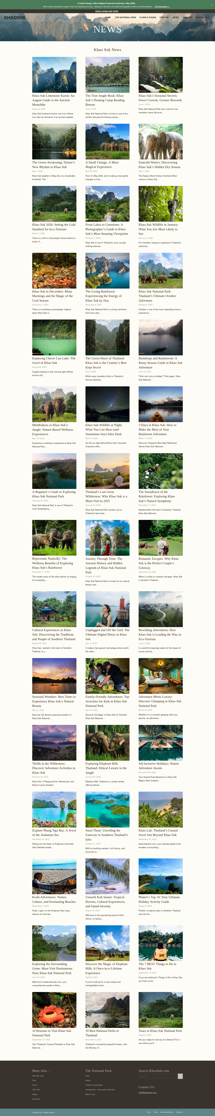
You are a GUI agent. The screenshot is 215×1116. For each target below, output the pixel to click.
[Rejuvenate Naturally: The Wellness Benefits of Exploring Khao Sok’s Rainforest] (54, 538)
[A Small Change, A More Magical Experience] (107, 141)
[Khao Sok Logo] (16, 18)
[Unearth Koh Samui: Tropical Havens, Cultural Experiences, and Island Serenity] (107, 876)
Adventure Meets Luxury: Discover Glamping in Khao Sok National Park (160, 701)
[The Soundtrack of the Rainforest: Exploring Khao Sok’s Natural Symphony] (161, 471)
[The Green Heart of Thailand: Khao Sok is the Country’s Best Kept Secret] (107, 337)
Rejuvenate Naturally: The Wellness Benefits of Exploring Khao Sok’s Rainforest (52, 563)
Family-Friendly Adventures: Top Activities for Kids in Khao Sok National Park (107, 701)
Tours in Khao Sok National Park (160, 1031)
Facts (87, 1076)
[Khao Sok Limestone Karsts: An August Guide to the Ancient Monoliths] (54, 75)
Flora (34, 1080)
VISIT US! (36, 1089)
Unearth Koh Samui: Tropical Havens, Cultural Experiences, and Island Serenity (105, 901)
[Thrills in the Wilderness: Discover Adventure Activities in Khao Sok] (54, 743)
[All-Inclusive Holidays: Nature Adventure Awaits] (161, 743)
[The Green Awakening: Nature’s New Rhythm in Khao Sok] (54, 141)
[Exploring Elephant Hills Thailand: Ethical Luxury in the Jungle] (107, 743)
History (88, 1080)
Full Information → (162, 6)
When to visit (90, 1094)
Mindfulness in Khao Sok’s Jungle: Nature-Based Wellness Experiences (52, 429)
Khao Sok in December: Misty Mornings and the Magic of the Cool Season (52, 296)
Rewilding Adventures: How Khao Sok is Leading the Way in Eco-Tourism (160, 634)
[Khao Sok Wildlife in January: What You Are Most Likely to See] (161, 204)
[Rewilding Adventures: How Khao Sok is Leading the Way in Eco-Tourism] (161, 609)
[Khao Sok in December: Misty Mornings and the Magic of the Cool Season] (54, 271)
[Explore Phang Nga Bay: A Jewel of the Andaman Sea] (54, 809)
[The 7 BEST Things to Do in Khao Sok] (161, 943)
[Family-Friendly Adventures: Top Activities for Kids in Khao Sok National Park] (107, 676)
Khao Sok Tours (38, 1076)
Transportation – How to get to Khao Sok (100, 1089)
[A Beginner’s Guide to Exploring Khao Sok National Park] (54, 471)
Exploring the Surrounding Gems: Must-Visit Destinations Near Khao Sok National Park (52, 968)
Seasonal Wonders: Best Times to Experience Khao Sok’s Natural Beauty (54, 701)
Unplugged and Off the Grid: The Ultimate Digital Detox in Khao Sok (107, 634)
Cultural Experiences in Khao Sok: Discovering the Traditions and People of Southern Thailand (53, 634)
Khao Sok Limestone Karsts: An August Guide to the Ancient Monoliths (53, 100)
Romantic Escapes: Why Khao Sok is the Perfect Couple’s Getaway (159, 563)
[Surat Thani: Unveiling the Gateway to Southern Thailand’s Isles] (107, 809)
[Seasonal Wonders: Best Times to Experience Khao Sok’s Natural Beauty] (54, 676)
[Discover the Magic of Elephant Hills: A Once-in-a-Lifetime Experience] (107, 943)
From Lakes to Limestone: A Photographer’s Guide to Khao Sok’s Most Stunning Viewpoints (106, 229)
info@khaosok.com (148, 1092)
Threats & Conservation (94, 1085)
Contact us (36, 1099)
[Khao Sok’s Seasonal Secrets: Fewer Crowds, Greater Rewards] (161, 75)
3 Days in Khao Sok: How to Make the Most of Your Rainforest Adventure (157, 429)
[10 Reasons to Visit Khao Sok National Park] (54, 1010)
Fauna (34, 1085)
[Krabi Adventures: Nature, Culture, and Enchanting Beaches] (54, 876)
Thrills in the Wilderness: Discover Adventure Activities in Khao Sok (53, 768)
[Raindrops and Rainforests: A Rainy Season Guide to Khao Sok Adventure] (161, 337)
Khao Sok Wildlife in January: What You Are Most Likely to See (158, 229)
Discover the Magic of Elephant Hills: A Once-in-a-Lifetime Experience (106, 968)
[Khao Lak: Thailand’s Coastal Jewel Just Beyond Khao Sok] (161, 809)
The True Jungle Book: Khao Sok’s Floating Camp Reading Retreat (105, 100)
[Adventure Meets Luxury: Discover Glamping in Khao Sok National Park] (161, 676)
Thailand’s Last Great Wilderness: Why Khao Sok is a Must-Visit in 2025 (106, 496)
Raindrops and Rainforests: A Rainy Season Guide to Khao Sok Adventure (160, 362)
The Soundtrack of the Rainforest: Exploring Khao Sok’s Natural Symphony (157, 496)
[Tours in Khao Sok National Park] (161, 1010)
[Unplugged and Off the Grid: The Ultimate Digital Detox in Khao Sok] (107, 609)
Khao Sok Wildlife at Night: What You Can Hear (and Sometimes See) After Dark (103, 429)
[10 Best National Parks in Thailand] (107, 1010)
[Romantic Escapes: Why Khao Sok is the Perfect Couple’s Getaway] (161, 538)
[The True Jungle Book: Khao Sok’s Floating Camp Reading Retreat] (107, 75)
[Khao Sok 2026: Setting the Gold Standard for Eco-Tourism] (54, 204)
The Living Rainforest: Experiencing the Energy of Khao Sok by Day (103, 296)
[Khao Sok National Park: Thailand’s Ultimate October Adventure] (161, 271)
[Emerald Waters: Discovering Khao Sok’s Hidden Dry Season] (161, 141)
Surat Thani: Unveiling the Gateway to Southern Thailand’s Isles (106, 835)
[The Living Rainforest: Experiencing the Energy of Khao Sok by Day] (107, 271)
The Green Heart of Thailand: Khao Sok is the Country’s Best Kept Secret (106, 362)
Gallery (34, 1094)
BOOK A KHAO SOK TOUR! (106, 11)
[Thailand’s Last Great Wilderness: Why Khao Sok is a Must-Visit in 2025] (107, 471)
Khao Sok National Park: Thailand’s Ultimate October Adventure (157, 296)
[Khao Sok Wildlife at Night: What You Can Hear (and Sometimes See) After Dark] (107, 404)
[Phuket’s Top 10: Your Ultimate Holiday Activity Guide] (161, 876)
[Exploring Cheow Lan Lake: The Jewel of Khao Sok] (54, 337)
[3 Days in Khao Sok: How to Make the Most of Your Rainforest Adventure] (161, 404)
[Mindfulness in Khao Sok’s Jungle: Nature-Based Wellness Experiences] (54, 404)
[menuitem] (106, 11)
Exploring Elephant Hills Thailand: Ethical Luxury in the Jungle (106, 768)
